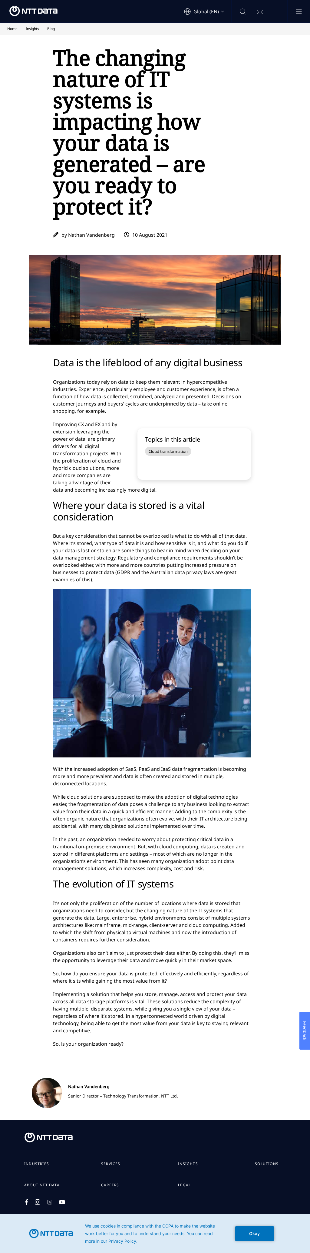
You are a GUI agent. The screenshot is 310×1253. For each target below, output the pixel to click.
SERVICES (110, 1164)
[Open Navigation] (298, 12)
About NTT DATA (42, 1185)
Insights (188, 1164)
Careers (110, 1185)
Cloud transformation (168, 451)
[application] (155, 1233)
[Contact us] (260, 12)
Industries (36, 1164)
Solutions (267, 1164)
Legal (184, 1185)
